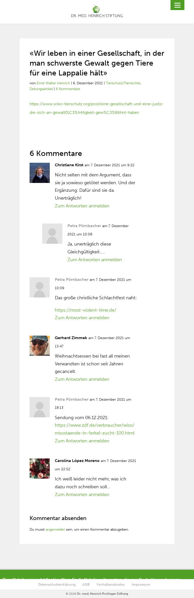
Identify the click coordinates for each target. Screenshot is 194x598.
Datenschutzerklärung (57, 584)
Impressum (141, 584)
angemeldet (55, 529)
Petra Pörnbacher (84, 225)
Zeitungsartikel (41, 89)
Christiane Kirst (69, 164)
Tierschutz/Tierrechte (123, 83)
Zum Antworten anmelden (82, 206)
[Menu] (177, 5)
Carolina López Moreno (77, 460)
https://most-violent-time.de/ (85, 310)
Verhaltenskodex (110, 584)
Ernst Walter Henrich (53, 83)
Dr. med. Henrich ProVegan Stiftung (102, 593)
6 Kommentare (68, 89)
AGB (86, 584)
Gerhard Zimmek (71, 337)
